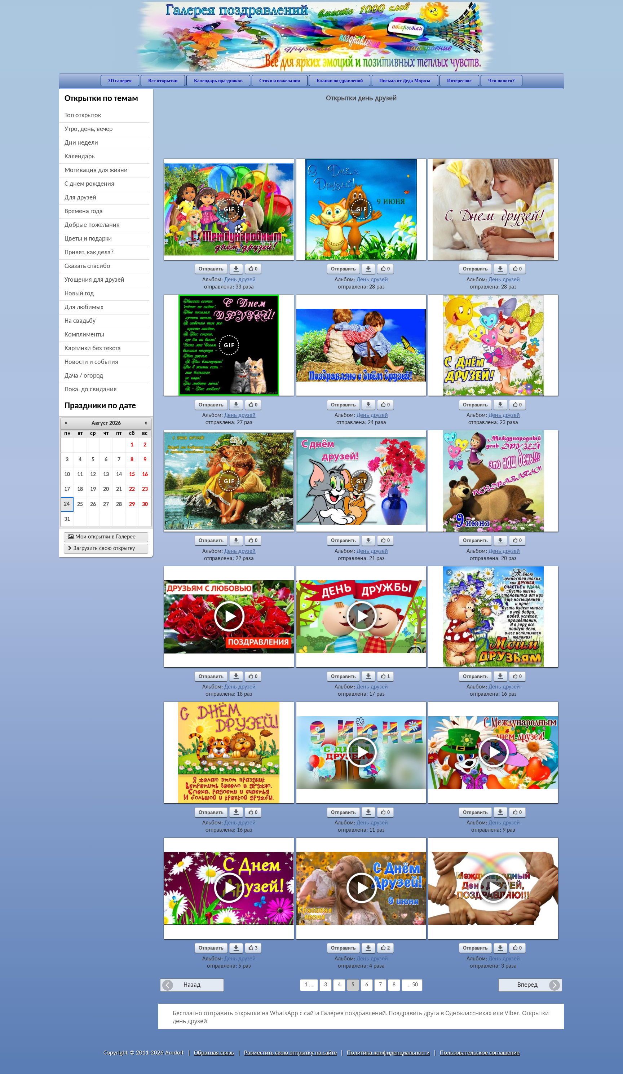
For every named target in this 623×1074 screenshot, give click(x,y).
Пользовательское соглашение (480, 1053)
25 (80, 504)
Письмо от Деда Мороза (404, 80)
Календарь (79, 156)
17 (67, 489)
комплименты (84, 334)
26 (93, 504)
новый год (79, 293)
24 (67, 504)
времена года (84, 211)
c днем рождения (89, 184)
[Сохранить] (236, 269)
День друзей (240, 280)
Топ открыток (83, 115)
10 (67, 474)
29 (132, 504)
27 (106, 504)
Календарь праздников (218, 80)
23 (145, 489)
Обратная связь (214, 1053)
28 (119, 504)
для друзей (80, 197)
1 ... (309, 985)
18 (80, 489)
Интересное (459, 80)
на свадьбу (80, 321)
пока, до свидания (91, 389)
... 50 (412, 985)
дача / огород (84, 376)
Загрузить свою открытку (101, 548)
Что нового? (501, 80)
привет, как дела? (89, 252)
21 (119, 489)
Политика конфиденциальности (388, 1053)
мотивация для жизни (96, 170)
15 (132, 474)
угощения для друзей (94, 280)
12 (93, 474)
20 (106, 489)
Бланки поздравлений (340, 80)
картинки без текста (93, 348)
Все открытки (162, 80)
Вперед (527, 985)
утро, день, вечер (88, 129)
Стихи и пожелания (279, 80)
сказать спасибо (87, 266)
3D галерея (120, 80)
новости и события (91, 362)
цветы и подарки (88, 239)
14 (119, 474)
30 (145, 504)
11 (80, 474)
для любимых (84, 307)
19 (93, 489)
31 (67, 519)
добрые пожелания (92, 225)
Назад (192, 985)
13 (106, 474)
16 (145, 474)
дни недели (81, 143)
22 (132, 489)
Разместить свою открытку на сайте (290, 1053)
